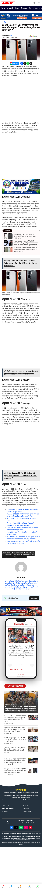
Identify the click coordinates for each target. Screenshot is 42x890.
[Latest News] (11, 887)
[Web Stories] (20, 887)
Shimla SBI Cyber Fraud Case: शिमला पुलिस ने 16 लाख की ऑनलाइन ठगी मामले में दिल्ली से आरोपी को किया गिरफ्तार (14, 750)
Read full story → (16, 669)
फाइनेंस (37, 8)
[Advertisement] (21, 100)
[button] (34, 3)
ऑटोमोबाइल (24, 8)
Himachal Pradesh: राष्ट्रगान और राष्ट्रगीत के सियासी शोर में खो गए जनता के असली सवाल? (15, 739)
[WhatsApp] (29, 887)
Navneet (7, 35)
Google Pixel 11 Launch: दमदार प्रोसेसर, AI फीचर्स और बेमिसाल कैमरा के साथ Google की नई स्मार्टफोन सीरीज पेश (25, 249)
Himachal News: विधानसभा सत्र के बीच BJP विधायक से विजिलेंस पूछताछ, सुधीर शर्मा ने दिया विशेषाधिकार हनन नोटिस (15, 718)
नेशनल (3, 8)
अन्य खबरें (10, 8)
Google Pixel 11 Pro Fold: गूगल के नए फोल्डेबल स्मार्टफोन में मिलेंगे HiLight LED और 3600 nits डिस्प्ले (25, 236)
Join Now (34, 598)
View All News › (21, 674)
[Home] (3, 887)
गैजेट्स (5, 22)
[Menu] (39, 3)
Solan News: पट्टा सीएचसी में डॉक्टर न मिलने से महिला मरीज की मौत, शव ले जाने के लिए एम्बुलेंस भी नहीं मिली (15, 760)
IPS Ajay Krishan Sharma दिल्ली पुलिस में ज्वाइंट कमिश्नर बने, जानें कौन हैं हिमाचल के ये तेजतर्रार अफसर (15, 729)
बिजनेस (31, 8)
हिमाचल (17, 8)
